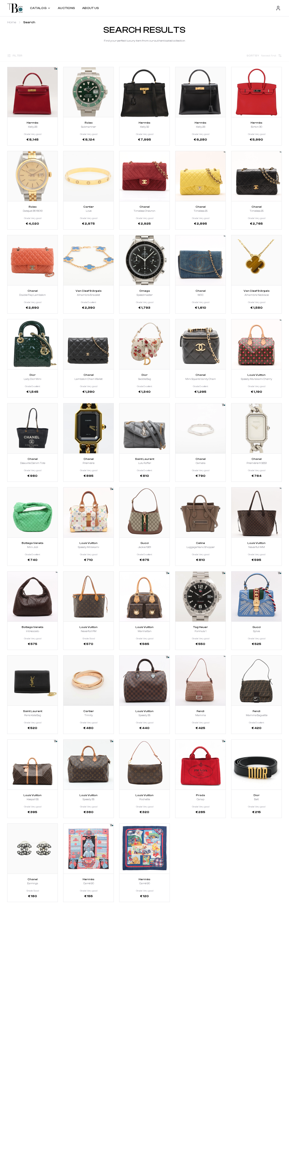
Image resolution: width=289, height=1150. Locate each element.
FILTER (17, 55)
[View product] (32, 92)
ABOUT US (90, 8)
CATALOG (38, 8)
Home (11, 22)
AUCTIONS (66, 8)
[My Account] (278, 8)
